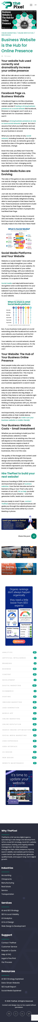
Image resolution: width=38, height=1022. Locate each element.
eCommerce (18, 691)
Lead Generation (18, 708)
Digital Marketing (18, 686)
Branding (18, 663)
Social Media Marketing (18, 735)
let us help (22, 491)
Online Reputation (25, 33)
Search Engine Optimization (18, 730)
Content (18, 674)
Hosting (18, 697)
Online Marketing (8, 33)
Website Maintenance (18, 763)
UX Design (18, 752)
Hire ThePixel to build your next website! (18, 475)
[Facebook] (9, 1013)
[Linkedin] (22, 1013)
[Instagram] (15, 1013)
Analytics (18, 652)
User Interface (18, 746)
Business (18, 669)
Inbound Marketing (18, 702)
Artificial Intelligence (18, 658)
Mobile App (18, 713)
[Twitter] (29, 1013)
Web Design (6, 35)
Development (18, 680)
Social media (6, 283)
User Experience (18, 741)
